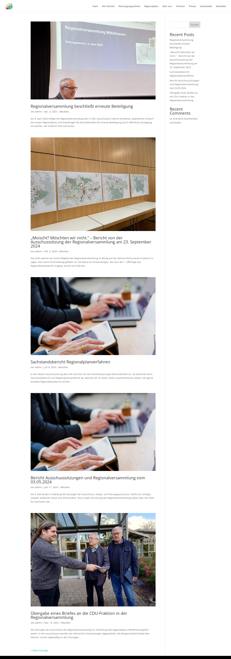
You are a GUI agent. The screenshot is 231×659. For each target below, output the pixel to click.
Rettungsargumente (129, 6)
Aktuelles (221, 6)
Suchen (195, 24)
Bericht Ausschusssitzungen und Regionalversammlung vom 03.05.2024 (88, 480)
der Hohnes (108, 6)
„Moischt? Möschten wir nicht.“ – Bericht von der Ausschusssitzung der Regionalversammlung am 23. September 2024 (91, 242)
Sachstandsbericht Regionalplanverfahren (70, 362)
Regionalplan (151, 6)
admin (38, 111)
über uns (167, 6)
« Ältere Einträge (39, 650)
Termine (180, 6)
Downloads (206, 6)
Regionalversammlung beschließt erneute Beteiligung (82, 106)
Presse (192, 6)
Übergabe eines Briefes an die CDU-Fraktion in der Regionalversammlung (79, 615)
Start (95, 6)
